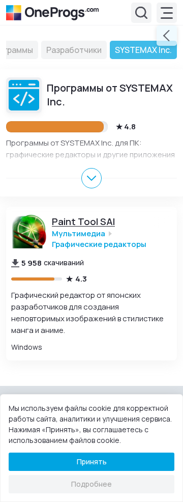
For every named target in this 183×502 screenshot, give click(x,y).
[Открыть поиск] (141, 13)
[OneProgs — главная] (52, 12)
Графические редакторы (99, 244)
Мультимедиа (78, 233)
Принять (92, 461)
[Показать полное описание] (91, 178)
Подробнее (91, 484)
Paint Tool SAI (83, 222)
